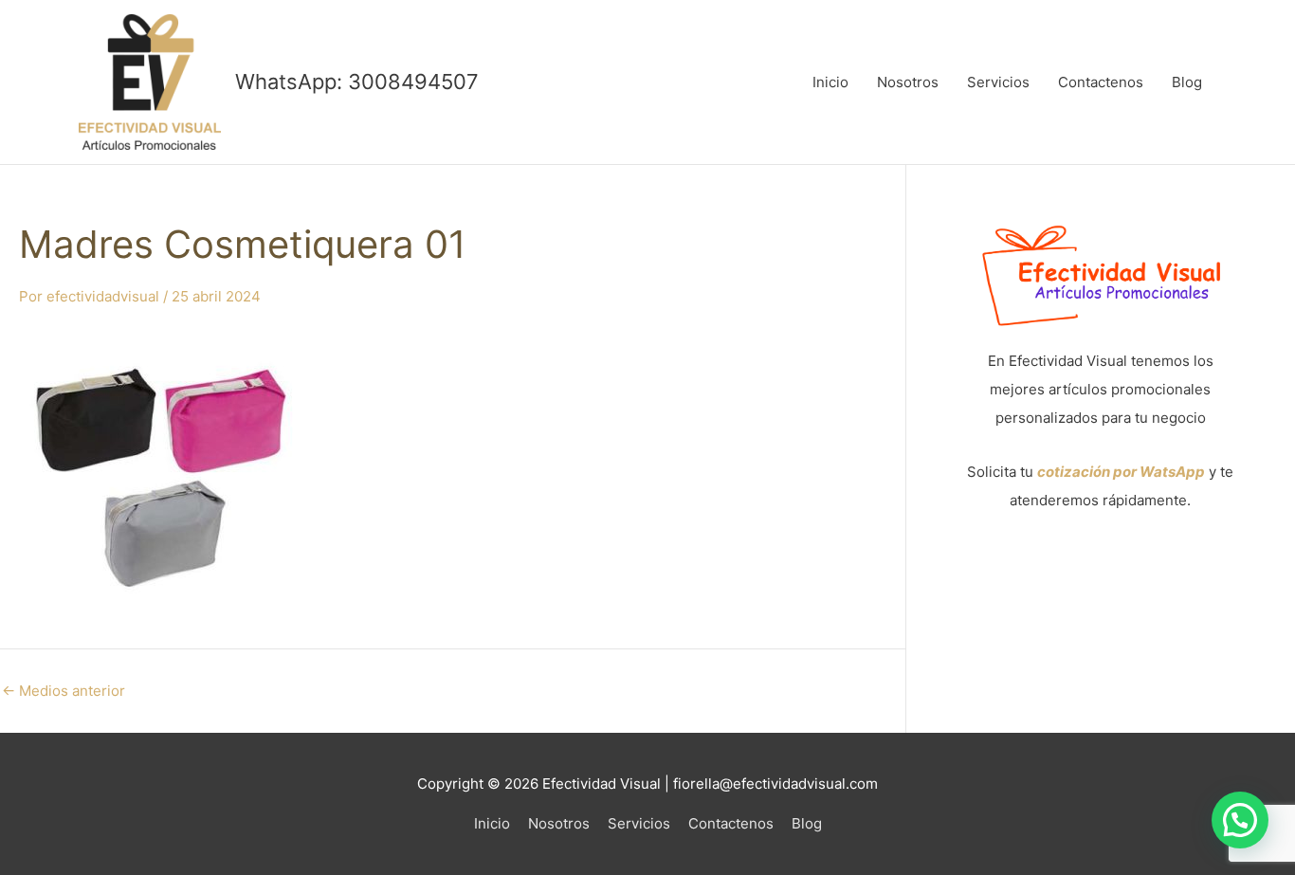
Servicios (998, 82)
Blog (1187, 82)
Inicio (830, 82)
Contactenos (1100, 82)
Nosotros (908, 82)
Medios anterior (63, 691)
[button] (1240, 820)
